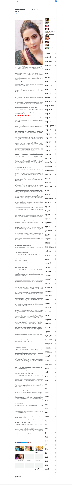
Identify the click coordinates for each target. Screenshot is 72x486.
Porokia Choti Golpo (50, 331)
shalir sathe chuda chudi (50, 343)
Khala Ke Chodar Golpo (50, 275)
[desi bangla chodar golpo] (29, 448)
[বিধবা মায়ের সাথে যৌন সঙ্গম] (47, 23)
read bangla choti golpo (50, 335)
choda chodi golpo (50, 218)
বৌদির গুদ (50, 433)
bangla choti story (50, 138)
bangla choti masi (50, 133)
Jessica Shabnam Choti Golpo (50, 258)
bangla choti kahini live (50, 110)
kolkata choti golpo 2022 (50, 283)
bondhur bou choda (50, 206)
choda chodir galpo (50, 219)
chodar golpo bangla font (50, 222)
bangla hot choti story (50, 169)
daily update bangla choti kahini (50, 231)
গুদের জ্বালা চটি (50, 383)
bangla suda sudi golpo (50, 182)
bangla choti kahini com (50, 101)
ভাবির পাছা (50, 444)
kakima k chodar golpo (50, 267)
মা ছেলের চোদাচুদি (50, 452)
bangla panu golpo (50, 178)
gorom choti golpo (50, 239)
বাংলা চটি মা (50, 424)
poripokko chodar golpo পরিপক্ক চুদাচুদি (38, 469)
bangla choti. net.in (50, 149)
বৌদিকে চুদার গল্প (50, 432)
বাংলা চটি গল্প (50, 421)
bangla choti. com (50, 146)
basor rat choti (50, 187)
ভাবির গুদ (50, 441)
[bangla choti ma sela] (29, 456)
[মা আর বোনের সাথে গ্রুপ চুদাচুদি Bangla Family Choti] (47, 32)
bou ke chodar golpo (50, 211)
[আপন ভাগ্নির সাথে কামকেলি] (47, 42)
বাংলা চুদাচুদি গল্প (50, 425)
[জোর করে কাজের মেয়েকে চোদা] (47, 29)
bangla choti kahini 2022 (50, 98)
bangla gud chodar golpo (50, 166)
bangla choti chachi (50, 74)
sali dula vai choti (50, 336)
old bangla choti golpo (50, 323)
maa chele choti (50, 299)
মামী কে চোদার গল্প (50, 460)
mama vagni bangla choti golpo (50, 304)
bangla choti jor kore (50, 94)
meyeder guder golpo (19, 468)
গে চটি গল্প (50, 384)
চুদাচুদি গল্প (50, 388)
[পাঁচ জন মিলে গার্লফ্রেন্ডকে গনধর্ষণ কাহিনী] (47, 38)
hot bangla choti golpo (50, 250)
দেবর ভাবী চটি (50, 404)
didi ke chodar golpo (50, 235)
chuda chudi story (50, 227)
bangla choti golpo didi (50, 86)
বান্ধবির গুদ (50, 417)
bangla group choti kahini (50, 165)
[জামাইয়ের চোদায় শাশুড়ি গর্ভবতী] (47, 19)
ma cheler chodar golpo (50, 295)
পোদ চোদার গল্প (50, 413)
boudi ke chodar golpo (50, 215)
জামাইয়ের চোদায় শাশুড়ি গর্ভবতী (52, 18)
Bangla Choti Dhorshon (50, 77)
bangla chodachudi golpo (50, 61)
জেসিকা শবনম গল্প (50, 397)
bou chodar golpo (50, 210)
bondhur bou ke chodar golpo (50, 207)
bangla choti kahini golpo (50, 109)
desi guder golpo (50, 234)
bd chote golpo (50, 190)
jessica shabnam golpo (50, 259)
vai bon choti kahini (50, 359)
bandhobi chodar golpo (50, 57)
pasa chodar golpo (50, 327)
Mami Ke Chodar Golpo (50, 308)
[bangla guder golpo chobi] (29, 465)
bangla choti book (50, 72)
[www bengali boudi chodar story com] (19, 456)
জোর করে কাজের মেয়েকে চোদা (51, 28)
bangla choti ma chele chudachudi (38, 452)
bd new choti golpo (50, 195)
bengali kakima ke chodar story (50, 198)
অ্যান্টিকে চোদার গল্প (50, 368)
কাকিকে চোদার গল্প (50, 372)
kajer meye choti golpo (50, 263)
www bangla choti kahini (50, 363)
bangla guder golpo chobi (29, 468)
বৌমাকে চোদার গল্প (50, 436)
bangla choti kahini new (50, 113)
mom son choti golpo (50, 316)
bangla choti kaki (50, 117)
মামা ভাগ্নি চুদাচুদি (50, 457)
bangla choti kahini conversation (50, 102)
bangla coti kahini (50, 157)
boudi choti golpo (50, 214)
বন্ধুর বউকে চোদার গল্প (50, 416)
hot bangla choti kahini (50, 251)
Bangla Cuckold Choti (50, 158)
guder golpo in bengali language (50, 247)
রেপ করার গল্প (50, 464)
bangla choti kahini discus (50, 106)
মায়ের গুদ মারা (50, 461)
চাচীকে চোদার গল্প (50, 387)
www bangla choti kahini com (50, 364)
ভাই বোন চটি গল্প (50, 437)
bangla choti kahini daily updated (50, 105)
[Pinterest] (28, 442)
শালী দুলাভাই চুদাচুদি (50, 468)
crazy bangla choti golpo (50, 230)
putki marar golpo (50, 332)
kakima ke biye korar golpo (50, 271)
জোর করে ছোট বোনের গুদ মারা (51, 34)
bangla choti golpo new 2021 (50, 90)
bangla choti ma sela (28, 460)
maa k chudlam (50, 300)
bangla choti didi (50, 78)
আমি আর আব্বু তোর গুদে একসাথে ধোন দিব (38, 460)
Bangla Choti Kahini (19, 1)
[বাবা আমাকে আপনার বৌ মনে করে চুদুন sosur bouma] (47, 26)
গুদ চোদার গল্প (50, 380)
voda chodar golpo (50, 360)
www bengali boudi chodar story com (20, 460)
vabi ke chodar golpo (50, 355)
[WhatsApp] (27, 442)
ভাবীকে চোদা (50, 445)
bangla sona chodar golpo (50, 181)
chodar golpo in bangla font (50, 223)
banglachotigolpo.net (50, 183)
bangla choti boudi (50, 73)
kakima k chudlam (50, 270)
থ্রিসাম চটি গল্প (50, 400)
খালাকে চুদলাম (50, 376)
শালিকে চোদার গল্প (50, 465)
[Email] (30, 442)
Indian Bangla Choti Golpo (50, 255)
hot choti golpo (50, 254)
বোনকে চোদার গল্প (50, 429)
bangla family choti (19, 8)
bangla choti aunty (50, 69)
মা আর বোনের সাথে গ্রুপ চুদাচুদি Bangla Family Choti (52, 31)
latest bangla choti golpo (50, 287)
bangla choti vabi (50, 142)
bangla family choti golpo (50, 161)
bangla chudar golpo (50, 154)
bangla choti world (50, 145)
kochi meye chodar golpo (50, 278)
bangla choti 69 (50, 68)
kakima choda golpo (50, 266)
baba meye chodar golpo (50, 56)
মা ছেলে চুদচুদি (50, 449)
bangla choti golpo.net (50, 93)
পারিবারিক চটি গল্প (50, 412)
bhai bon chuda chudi (50, 203)
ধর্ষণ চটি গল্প (50, 405)
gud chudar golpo (50, 243)
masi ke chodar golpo (50, 311)
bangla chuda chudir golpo (50, 153)
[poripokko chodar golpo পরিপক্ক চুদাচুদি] (39, 465)
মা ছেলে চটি (50, 448)
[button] (54, 1)
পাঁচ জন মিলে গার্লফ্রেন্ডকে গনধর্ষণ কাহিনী (52, 38)
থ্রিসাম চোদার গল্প (50, 401)
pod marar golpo (50, 328)
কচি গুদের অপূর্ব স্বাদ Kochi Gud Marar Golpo (52, 47)
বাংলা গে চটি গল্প (50, 420)
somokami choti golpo (50, 344)
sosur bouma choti (50, 347)
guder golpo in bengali (50, 246)
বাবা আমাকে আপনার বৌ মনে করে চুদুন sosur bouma (52, 25)
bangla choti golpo (50, 81)
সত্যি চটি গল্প (50, 472)
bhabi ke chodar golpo (50, 202)
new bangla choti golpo (50, 319)
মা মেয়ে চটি (50, 453)
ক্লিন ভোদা (50, 375)
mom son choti (50, 315)
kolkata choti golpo (50, 282)
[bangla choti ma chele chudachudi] (39, 448)
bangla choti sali (50, 134)
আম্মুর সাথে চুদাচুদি (50, 371)
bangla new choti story (50, 173)
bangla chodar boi (50, 64)
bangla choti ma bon (50, 121)
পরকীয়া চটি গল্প (50, 408)
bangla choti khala (50, 118)
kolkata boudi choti (50, 279)
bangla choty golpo (50, 150)
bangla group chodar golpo (50, 162)
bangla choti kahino (50, 114)
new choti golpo (28, 198)
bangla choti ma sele (50, 130)
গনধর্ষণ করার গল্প (50, 379)
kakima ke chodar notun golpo (50, 274)
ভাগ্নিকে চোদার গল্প (50, 440)
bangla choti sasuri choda (50, 137)
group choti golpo (50, 242)
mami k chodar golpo (50, 307)
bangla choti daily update (50, 76)
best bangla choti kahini (50, 199)
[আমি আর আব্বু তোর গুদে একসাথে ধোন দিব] (39, 456)
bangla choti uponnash (50, 141)
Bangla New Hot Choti (50, 174)
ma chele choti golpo (50, 292)
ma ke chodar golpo (50, 296)
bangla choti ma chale (50, 122)
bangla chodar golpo (50, 65)
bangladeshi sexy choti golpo (50, 186)
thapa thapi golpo (50, 351)
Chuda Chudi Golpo (50, 226)
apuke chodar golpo (50, 53)
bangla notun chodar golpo (50, 177)
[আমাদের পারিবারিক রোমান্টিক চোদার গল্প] (19, 448)
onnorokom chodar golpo (50, 324)
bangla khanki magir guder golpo (50, 170)
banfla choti (50, 60)
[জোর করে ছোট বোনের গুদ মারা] (47, 35)
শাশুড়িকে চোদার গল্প (50, 469)
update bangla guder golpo (50, 352)
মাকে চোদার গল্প (50, 456)
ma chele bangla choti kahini (50, 291)
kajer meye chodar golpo (50, 262)
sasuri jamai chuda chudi (50, 339)
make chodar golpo (50, 303)
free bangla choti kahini (50, 238)
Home (16, 8)
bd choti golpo (50, 191)
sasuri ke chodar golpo (50, 340)
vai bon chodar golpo (50, 356)
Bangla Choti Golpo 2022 (50, 82)
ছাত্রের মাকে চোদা (50, 392)
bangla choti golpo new (50, 89)
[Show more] (31, 442)
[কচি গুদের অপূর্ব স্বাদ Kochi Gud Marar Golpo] (47, 48)
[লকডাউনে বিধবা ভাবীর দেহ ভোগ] (47, 45)
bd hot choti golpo (50, 194)
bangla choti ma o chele (50, 126)
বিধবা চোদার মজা (50, 428)
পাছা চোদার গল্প (50, 409)
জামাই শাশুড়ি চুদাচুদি (50, 396)
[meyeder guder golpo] (19, 465)
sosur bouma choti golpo (50, 348)
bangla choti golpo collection (50, 85)
